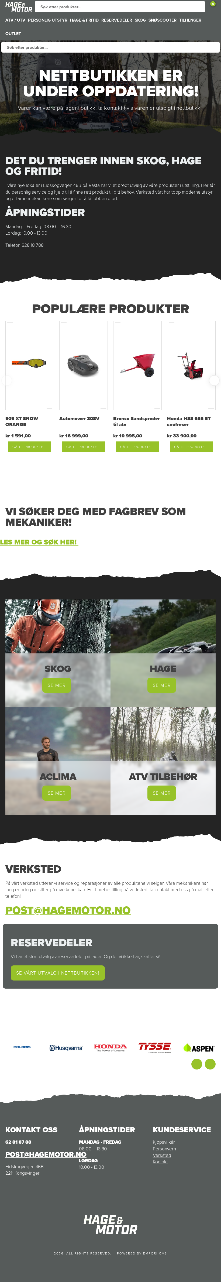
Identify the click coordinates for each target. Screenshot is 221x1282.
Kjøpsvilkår (164, 1142)
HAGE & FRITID (84, 20)
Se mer (56, 685)
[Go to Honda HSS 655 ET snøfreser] (191, 365)
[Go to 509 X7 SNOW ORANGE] (30, 365)
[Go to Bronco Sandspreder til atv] (137, 365)
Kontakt (160, 1161)
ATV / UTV (15, 20)
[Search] (199, 6)
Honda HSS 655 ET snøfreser (189, 421)
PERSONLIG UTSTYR (47, 20)
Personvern (164, 1148)
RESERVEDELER (116, 20)
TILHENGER (190, 20)
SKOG (140, 20)
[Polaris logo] (22, 1048)
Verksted (162, 1155)
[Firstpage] (18, 7)
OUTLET (13, 33)
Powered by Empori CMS (142, 1253)
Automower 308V (79, 418)
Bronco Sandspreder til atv (136, 421)
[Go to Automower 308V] (83, 365)
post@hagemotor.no (68, 910)
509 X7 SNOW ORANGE (21, 421)
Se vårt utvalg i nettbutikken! (57, 972)
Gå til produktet (28, 446)
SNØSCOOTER (163, 20)
